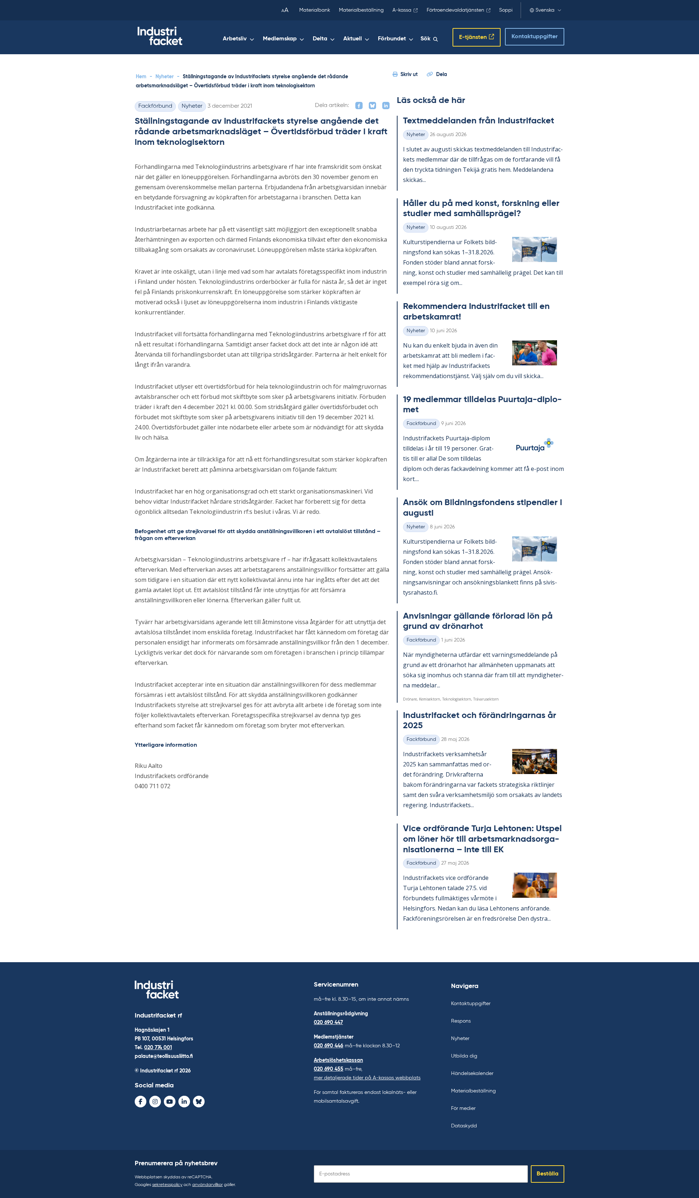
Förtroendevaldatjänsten (455, 10)
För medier (463, 1108)
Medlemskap (280, 39)
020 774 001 (158, 1047)
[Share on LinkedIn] (386, 105)
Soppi (506, 10)
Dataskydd (464, 1125)
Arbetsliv (235, 39)
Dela (441, 74)
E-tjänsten (473, 37)
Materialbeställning (361, 10)
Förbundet (392, 39)
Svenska (545, 10)
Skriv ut (409, 74)
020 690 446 (328, 1045)
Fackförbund (155, 106)
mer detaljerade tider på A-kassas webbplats (367, 1077)
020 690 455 (328, 1069)
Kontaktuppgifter (535, 37)
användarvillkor (207, 1185)
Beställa (547, 1174)
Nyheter (164, 76)
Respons (461, 1021)
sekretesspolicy (167, 1185)
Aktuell (352, 39)
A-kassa (401, 10)
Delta (320, 39)
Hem (141, 76)
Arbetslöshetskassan (338, 1060)
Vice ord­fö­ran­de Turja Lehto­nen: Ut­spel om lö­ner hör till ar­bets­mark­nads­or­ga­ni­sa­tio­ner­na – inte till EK (482, 839)
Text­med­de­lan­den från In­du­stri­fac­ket (478, 120)
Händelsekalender (472, 1073)
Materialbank (314, 10)
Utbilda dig (464, 1056)
